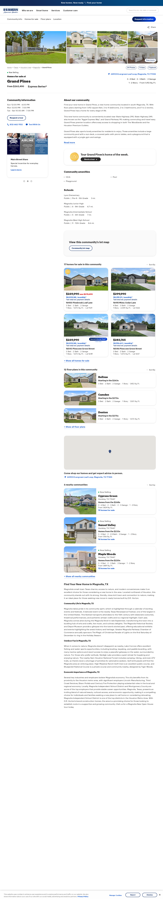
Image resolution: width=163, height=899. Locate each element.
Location (57, 19)
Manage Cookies (115, 895)
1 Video (142, 67)
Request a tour (16, 118)
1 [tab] (24, 181)
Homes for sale (31, 19)
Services (55, 10)
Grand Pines (47, 67)
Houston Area (26, 67)
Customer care (70, 10)
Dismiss (150, 895)
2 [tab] (28, 181)
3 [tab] (32, 181)
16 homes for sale (106, 539)
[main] (81, 461)
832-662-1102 (16, 124)
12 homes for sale (106, 568)
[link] (35, 47)
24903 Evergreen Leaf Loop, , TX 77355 (133, 74)
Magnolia (36, 67)
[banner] (81, 3)
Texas (16, 67)
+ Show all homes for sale (76, 360)
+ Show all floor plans (74, 427)
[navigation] (29, 67)
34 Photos (131, 67)
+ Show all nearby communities (79, 576)
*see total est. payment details (78, 298)
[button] (144, 19)
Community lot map (81, 248)
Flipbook (152, 67)
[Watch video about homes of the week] (73, 156)
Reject (132, 895)
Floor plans (46, 19)
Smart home (42, 10)
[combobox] (142, 10)
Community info (14, 19)
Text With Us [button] (34, 124)
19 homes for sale (106, 510)
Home (9, 67)
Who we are (27, 10)
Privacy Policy (83, 897)
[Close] (159, 895)
